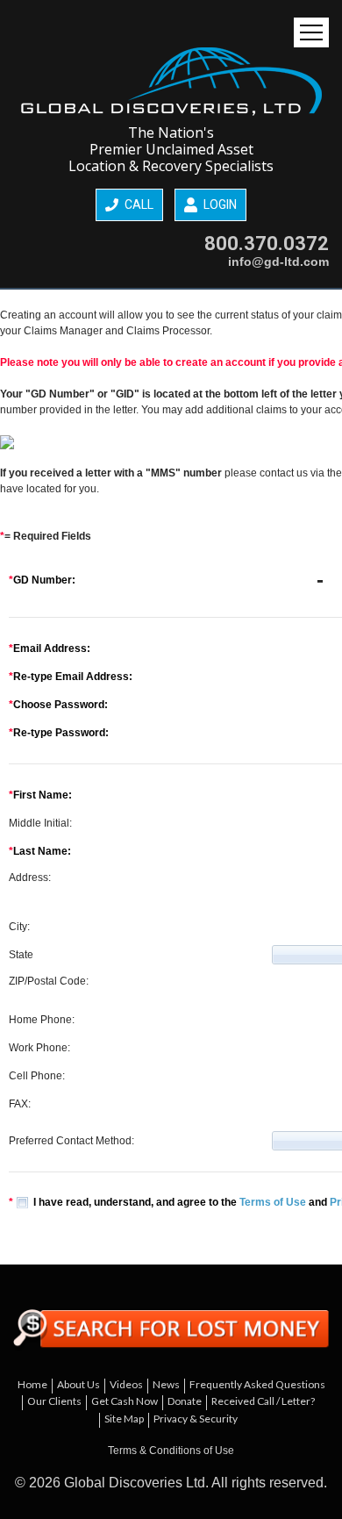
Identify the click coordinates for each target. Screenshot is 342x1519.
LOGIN (219, 204)
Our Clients (54, 1401)
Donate (184, 1401)
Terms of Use (272, 1202)
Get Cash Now (124, 1401)
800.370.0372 (266, 243)
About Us (78, 1384)
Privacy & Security (195, 1418)
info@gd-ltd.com (278, 261)
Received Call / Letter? (263, 1401)
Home (32, 1384)
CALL (137, 204)
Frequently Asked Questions (257, 1384)
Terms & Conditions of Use (171, 1450)
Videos (126, 1384)
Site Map (124, 1418)
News (166, 1384)
